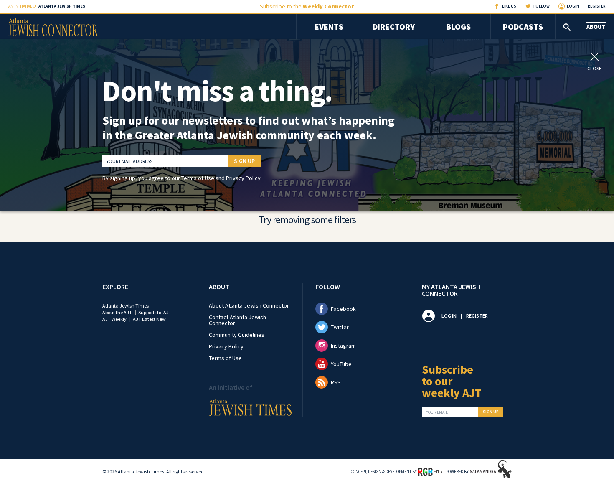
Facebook (343, 309)
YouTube (341, 364)
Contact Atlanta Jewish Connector (237, 320)
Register (597, 6)
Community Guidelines (236, 334)
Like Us (509, 6)
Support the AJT (155, 312)
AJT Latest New (149, 319)
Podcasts (523, 26)
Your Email (437, 412)
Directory (394, 26)
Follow (541, 6)
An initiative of (46, 6)
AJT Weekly (114, 319)
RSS (336, 382)
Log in (449, 316)
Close (594, 68)
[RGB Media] (430, 471)
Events (329, 26)
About (595, 27)
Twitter (340, 327)
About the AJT (117, 312)
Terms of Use (197, 178)
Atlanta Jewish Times (125, 306)
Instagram (343, 345)
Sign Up (244, 161)
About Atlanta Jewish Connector (249, 305)
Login (573, 6)
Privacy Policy (243, 178)
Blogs (458, 26)
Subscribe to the (307, 6)
